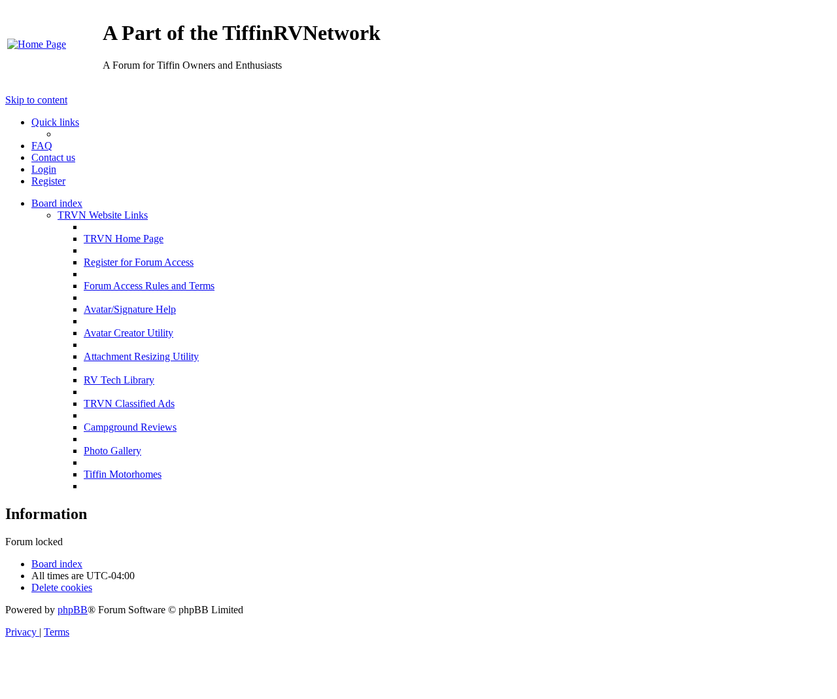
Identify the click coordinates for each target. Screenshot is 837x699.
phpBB (73, 609)
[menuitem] (36, 44)
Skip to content (36, 99)
